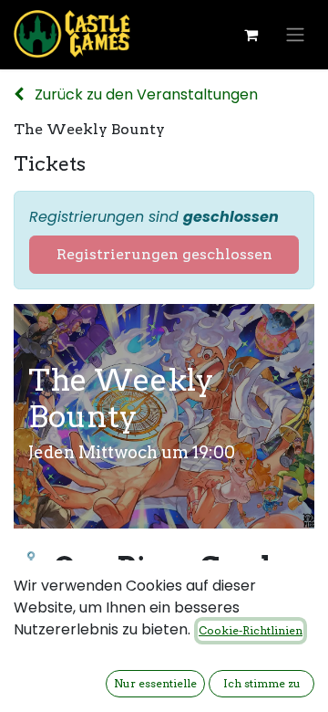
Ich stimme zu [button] (262, 683)
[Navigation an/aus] (295, 35)
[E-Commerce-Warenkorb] (250, 34)
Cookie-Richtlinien (250, 630)
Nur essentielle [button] (155, 683)
